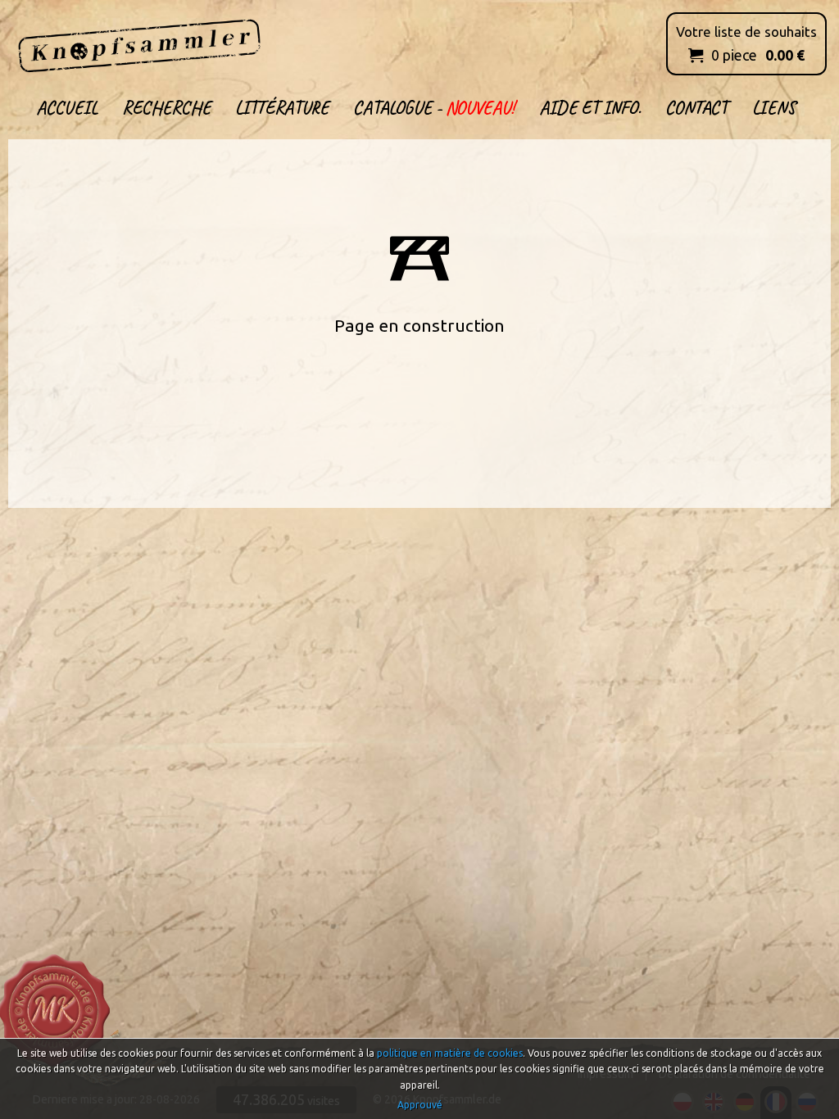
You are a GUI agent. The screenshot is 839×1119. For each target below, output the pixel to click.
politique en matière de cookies (450, 1053)
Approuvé (419, 1104)
